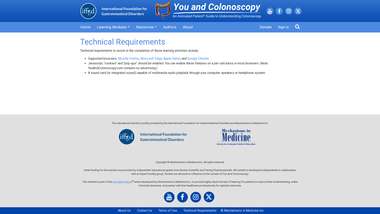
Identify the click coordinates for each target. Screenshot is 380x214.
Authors (169, 27)
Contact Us (144, 210)
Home (85, 27)
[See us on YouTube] (270, 12)
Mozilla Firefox (128, 58)
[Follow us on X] (298, 12)
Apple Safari (171, 58)
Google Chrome (198, 58)
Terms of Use (167, 210)
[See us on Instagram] (288, 11)
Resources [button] (145, 27)
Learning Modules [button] (112, 27)
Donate (266, 27)
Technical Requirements (200, 210)
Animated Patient (122, 181)
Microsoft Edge (151, 58)
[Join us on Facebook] (279, 12)
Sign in (283, 27)
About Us (124, 210)
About (188, 27)
